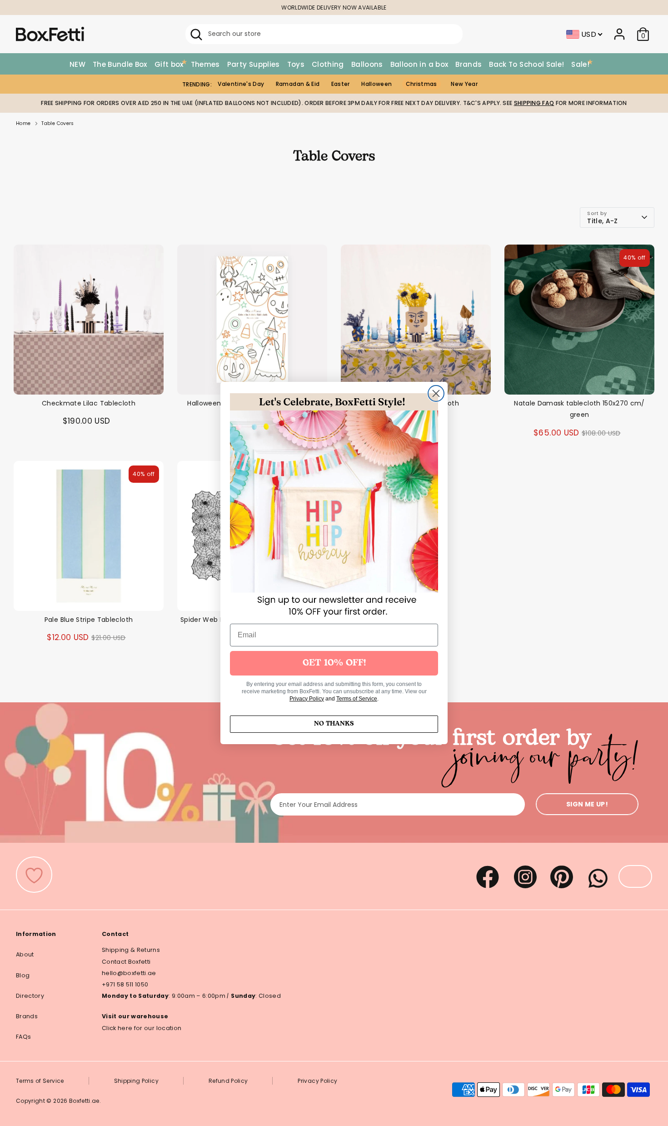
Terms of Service (356, 699)
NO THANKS (334, 724)
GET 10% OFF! (334, 663)
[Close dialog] (436, 393)
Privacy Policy (306, 699)
